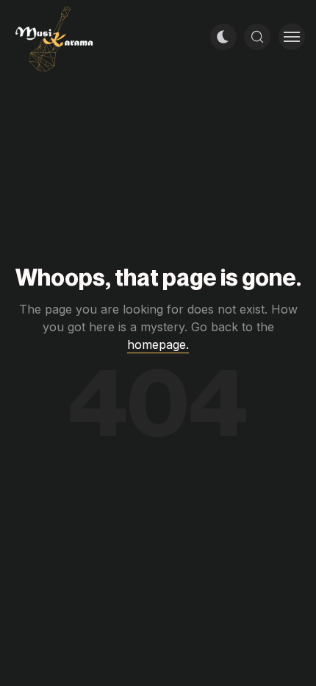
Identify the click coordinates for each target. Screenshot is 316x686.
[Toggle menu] (292, 37)
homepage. (158, 344)
